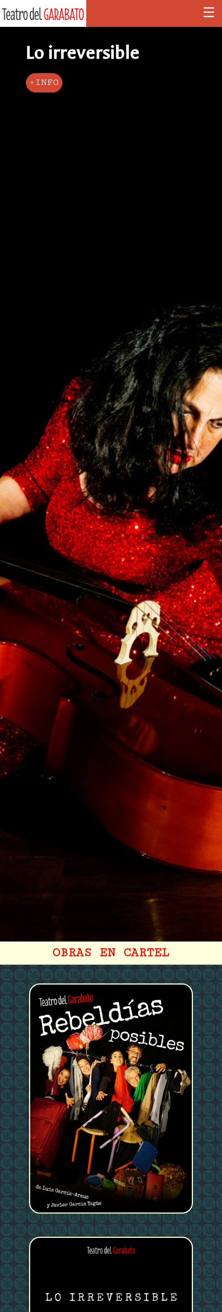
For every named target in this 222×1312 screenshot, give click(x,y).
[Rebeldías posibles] (111, 1213)
